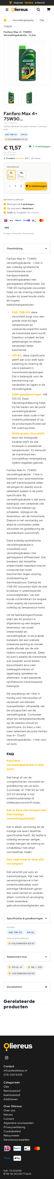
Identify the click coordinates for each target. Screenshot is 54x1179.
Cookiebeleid (12, 1131)
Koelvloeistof (12, 1095)
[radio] (11, 174)
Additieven (11, 1099)
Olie (42, 20)
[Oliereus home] (19, 9)
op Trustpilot (23, 212)
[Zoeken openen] (40, 9)
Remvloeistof (12, 1091)
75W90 (8, 26)
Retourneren (12, 1135)
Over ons (9, 1110)
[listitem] (11, 97)
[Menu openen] (7, 9)
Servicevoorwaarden (16, 1139)
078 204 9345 (13, 1074)
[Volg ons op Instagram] (7, 1058)
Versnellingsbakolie (23, 20)
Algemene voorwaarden (19, 1123)
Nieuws (8, 1114)
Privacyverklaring (14, 1127)
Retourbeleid (28, 233)
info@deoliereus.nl (15, 1070)
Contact (9, 1118)
